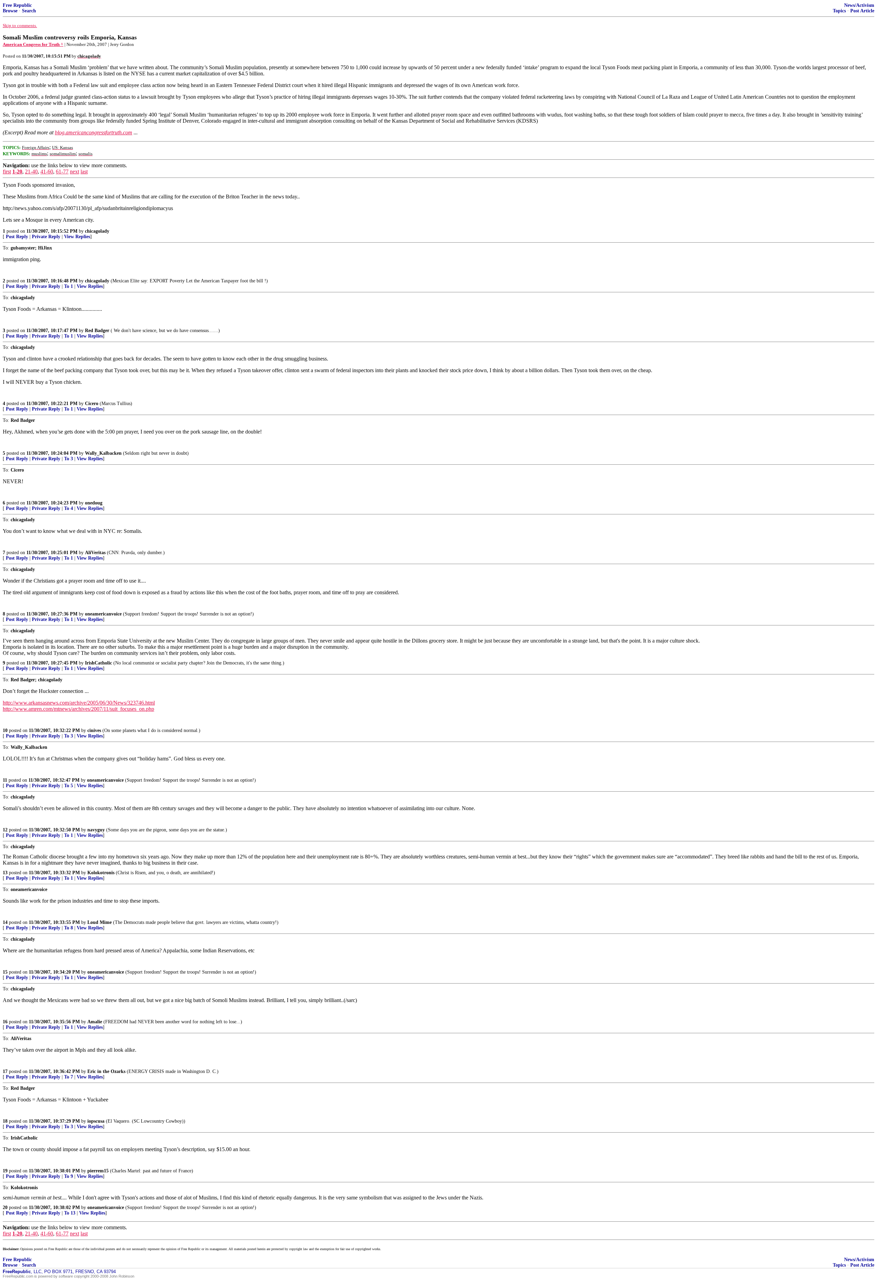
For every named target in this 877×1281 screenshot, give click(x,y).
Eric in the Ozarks (106, 1071)
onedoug (93, 502)
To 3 (68, 458)
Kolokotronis (100, 872)
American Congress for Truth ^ (33, 44)
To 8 (68, 927)
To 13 (69, 1213)
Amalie (94, 1021)
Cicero (91, 403)
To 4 (68, 508)
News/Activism (859, 5)
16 (5, 1021)
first (7, 171)
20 (5, 1207)
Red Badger (97, 330)
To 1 (68, 286)
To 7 (68, 1076)
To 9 (68, 1176)
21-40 (31, 171)
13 (5, 872)
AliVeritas (95, 552)
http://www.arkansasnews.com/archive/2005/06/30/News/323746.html (79, 703)
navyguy (96, 829)
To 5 (68, 785)
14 (5, 922)
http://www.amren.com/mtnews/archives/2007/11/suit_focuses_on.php (78, 709)
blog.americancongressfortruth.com (93, 132)
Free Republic (17, 5)
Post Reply (17, 236)
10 (5, 730)
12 (5, 829)
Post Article (862, 10)
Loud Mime (99, 922)
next (74, 171)
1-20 (17, 171)
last (84, 171)
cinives (94, 730)
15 (5, 972)
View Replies (77, 236)
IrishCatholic (98, 663)
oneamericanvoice (103, 614)
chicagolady (97, 231)
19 (5, 1170)
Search (29, 10)
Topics (839, 10)
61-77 (62, 171)
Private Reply (46, 236)
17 (5, 1071)
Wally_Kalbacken (103, 453)
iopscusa (95, 1121)
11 (5, 780)
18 (5, 1121)
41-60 (46, 171)
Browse (10, 10)
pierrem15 (98, 1170)
